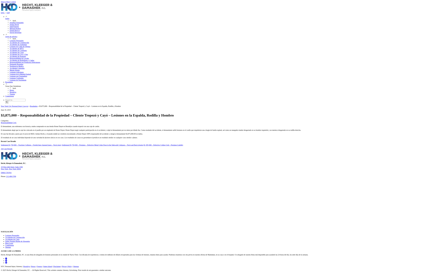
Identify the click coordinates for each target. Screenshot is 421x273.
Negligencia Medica (17, 66)
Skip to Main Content (8, 2)
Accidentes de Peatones (18, 56)
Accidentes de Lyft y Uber (19, 54)
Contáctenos (9, 96)
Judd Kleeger (14, 27)
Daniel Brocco (15, 30)
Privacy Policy (67, 266)
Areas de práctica (11, 37)
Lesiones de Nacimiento (18, 80)
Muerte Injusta (15, 70)
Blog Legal (9, 243)
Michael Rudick (15, 29)
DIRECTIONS (6, 173)
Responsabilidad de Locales (19, 58)
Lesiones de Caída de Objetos (20, 46)
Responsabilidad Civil (8, 123)
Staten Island (47, 266)
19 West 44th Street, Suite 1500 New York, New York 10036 (12, 168)
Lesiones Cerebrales (17, 78)
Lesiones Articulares (17, 72)
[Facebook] (6, 259)
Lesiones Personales (17, 41)
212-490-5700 (11, 176)
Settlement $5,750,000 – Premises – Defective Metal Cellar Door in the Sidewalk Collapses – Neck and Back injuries (102, 145)
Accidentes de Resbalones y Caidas (22, 60)
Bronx (12, 90)
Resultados (9, 82)
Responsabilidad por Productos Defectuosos (25, 62)
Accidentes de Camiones (18, 50)
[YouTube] (6, 263)
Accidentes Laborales (17, 68)
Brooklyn (13, 92)
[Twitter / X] (6, 261)
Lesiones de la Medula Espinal (20, 74)
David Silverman (15, 32)
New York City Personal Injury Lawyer (14, 106)
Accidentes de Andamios (18, 45)
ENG (3, 13)
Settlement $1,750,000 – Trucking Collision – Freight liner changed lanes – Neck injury (31, 145)
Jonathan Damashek (17, 23)
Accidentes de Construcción (19, 43)
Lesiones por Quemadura (18, 76)
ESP (8, 13)
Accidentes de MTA (17, 48)
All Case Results (6, 149)
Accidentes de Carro (17, 52)
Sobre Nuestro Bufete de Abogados (17, 241)
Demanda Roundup (16, 64)
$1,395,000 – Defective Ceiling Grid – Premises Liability (163, 145)
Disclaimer (57, 266)
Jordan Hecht (14, 25)
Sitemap (8, 247)
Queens (12, 94)
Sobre (7, 19)
